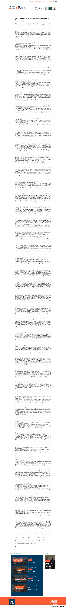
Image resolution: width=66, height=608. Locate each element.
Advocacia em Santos (34, 537)
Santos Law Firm (26, 543)
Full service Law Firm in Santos (29, 540)
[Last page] (35, 594)
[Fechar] (64, 606)
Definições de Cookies (55, 606)
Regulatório (30, 578)
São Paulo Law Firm (32, 543)
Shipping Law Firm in (18, 542)
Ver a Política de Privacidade (36, 606)
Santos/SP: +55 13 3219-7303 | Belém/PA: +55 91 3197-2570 (41, 1)
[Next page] (33, 594)
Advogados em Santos (45, 539)
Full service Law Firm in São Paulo (27, 542)
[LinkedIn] (54, 600)
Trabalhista (30, 560)
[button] (54, 601)
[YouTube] (56, 600)
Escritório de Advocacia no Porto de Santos (34, 539)
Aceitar (62, 606)
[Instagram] (53, 600)
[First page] (19, 594)
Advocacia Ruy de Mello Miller (43, 537)
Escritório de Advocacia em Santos (20, 539)
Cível (29, 587)
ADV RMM (16, 537)
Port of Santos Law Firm (19, 543)
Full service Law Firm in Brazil (39, 540)
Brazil (22, 540)
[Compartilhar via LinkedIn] (15, 546)
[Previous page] (21, 594)
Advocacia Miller (27, 537)
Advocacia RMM (21, 537)
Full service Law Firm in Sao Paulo (39, 542)
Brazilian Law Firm (18, 540)
